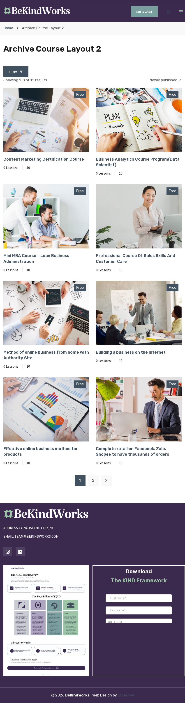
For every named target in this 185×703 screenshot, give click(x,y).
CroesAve (126, 695)
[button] (144, 11)
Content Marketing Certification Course (43, 159)
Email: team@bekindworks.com (31, 536)
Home (8, 28)
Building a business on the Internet (131, 352)
